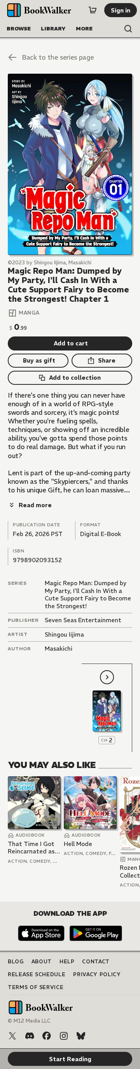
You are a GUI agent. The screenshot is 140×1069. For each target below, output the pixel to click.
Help (67, 961)
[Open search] (128, 28)
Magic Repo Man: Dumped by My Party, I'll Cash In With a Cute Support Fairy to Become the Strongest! (88, 594)
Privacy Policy (97, 974)
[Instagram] (63, 1036)
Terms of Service (35, 987)
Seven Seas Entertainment (83, 620)
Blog (16, 961)
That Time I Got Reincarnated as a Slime (34, 847)
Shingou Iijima (64, 634)
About (42, 961)
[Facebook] (46, 1036)
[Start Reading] (70, 164)
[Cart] (92, 10)
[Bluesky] (81, 1036)
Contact (96, 961)
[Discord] (29, 1036)
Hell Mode (78, 844)
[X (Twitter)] (12, 1036)
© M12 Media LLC (29, 1020)
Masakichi (58, 648)
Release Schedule (36, 974)
